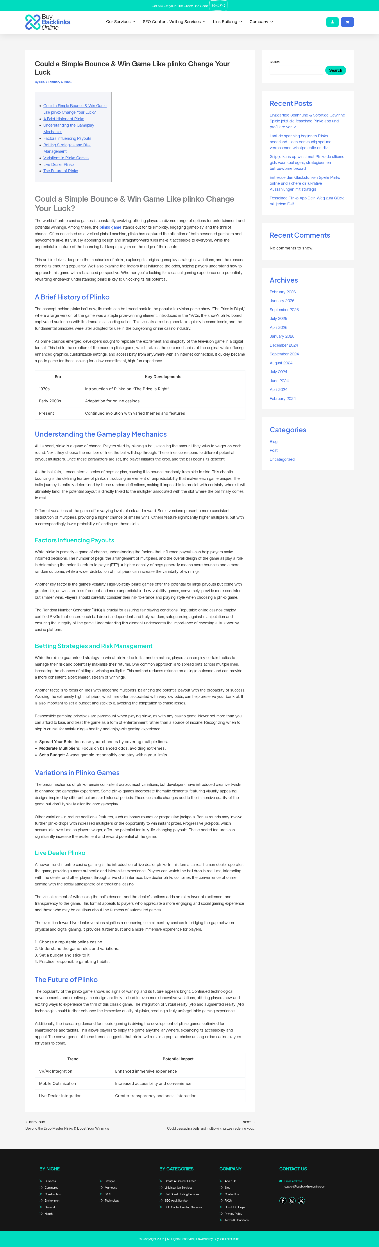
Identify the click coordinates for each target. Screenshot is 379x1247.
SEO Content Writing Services (172, 22)
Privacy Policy (233, 1213)
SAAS (108, 1194)
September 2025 (284, 309)
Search (275, 62)
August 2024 (281, 363)
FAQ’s (228, 1200)
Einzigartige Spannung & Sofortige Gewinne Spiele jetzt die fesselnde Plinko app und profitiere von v (307, 121)
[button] (133, 22)
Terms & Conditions (236, 1220)
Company (259, 22)
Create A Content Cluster (180, 1181)
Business (50, 1181)
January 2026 (282, 300)
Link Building (225, 22)
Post (274, 450)
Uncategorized (282, 459)
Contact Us (232, 1194)
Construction (53, 1194)
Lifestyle (110, 1181)
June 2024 (279, 380)
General (50, 1207)
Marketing (111, 1187)
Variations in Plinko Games (66, 158)
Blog (273, 441)
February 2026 (283, 292)
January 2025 (282, 336)
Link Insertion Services (178, 1187)
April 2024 (279, 389)
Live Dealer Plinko (58, 164)
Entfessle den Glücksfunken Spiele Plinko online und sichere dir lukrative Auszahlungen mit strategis (305, 183)
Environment (52, 1200)
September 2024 (284, 354)
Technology (112, 1200)
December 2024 (284, 345)
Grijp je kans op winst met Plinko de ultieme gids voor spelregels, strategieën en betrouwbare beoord (307, 162)
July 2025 (278, 318)
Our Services (118, 22)
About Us (230, 1181)
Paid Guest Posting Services (182, 1194)
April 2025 (278, 327)
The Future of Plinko (60, 170)
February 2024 (283, 398)
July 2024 (278, 371)
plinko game (110, 227)
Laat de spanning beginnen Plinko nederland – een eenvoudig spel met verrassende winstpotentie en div (301, 142)
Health (49, 1213)
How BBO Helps (235, 1207)
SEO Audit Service (176, 1200)
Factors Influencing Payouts (67, 138)
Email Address (304, 1183)
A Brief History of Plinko (63, 118)
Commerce (51, 1187)
